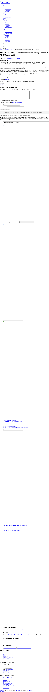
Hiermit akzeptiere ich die (11, 102)
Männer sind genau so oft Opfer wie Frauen (31, 629)
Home (1, 49)
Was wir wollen (8, 9)
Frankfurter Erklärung (7, 684)
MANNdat (2, 690)
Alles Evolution (6, 688)
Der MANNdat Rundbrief (8, 657)
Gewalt (4, 19)
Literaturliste (5, 656)
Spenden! (7, 11)
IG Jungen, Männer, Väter (8, 677)
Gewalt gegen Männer (7, 652)
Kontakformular (6, 670)
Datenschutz (7, 41)
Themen (4, 21)
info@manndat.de (9, 669)
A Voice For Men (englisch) (8, 685)
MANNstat (5, 20)
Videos (4, 28)
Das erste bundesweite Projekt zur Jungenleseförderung (16, 427)
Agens (4, 682)
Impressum (7, 40)
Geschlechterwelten (6, 681)
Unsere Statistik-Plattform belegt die (26, 634)
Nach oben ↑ (2, 691)
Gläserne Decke (8, 32)
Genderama (5, 680)
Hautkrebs (7, 79)
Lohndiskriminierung (9, 30)
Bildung (6, 14)
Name (1, 104)
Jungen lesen (7, 16)
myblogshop (29, 690)
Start (3, 5)
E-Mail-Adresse (3, 107)
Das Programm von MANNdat (12, 421)
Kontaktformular (8, 35)
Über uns (7, 36)
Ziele (4, 6)
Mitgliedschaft (8, 38)
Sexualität (7, 24)
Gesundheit (5, 18)
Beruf (6, 22)
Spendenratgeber (8, 27)
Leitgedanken (8, 7)
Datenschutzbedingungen (17, 102)
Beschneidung (8, 17)
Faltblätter (7, 26)
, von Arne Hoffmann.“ (16, 525)
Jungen (4, 13)
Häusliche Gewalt (8, 33)
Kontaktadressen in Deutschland (9, 640)
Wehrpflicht (7, 25)
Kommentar (3, 99)
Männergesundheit (7, 49)
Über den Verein (6, 672)
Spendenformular (3, 84)
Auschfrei (5, 686)
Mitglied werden (6, 658)
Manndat (18, 58)
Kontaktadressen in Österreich (22, 640)
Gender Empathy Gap (7, 678)
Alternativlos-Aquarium (7, 683)
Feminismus (5, 29)
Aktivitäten (7, 10)
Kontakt (4, 34)
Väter (4, 12)
